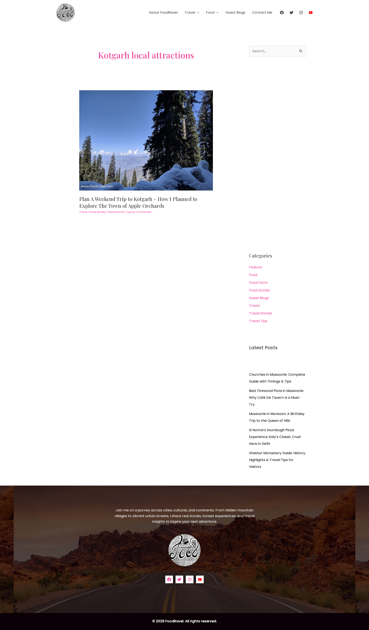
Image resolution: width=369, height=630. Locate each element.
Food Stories (259, 290)
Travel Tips (258, 321)
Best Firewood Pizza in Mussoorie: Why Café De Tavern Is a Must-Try (276, 397)
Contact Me (262, 12)
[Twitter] (291, 13)
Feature (255, 267)
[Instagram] (301, 13)
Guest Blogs (235, 12)
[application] (197, 12)
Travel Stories (96, 212)
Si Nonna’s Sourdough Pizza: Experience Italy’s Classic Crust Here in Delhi (275, 437)
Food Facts (258, 282)
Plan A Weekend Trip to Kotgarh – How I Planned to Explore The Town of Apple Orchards (138, 202)
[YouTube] (311, 13)
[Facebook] (282, 13)
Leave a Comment (139, 212)
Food (210, 12)
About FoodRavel (163, 12)
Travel (189, 12)
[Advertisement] (277, 155)
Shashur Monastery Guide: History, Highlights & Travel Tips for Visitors (277, 460)
